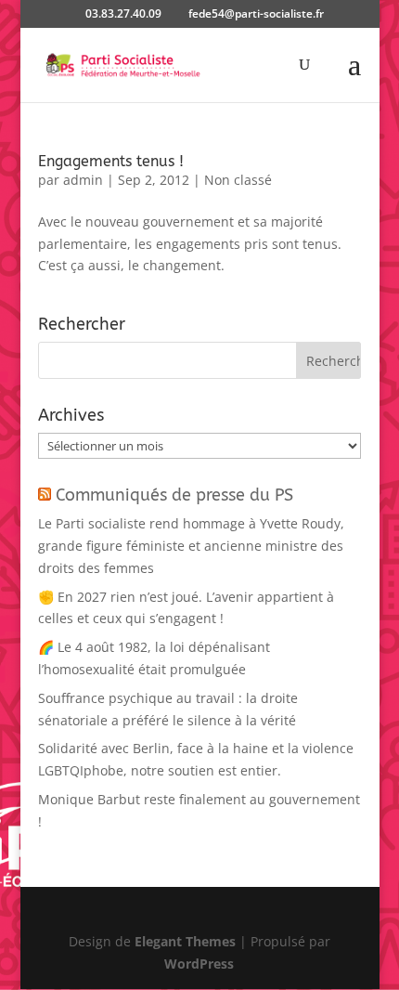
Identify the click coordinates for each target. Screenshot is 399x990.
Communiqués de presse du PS (174, 495)
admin (83, 180)
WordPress (199, 963)
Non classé (238, 180)
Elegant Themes (185, 941)
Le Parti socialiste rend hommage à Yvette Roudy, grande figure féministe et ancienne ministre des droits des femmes (191, 546)
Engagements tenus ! (111, 161)
